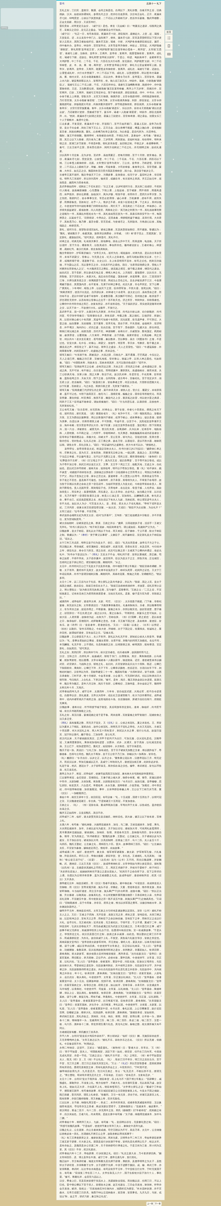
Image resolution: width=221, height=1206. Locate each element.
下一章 (158, 1204)
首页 (168, 32)
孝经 (84, 535)
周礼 (95, 554)
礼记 (124, 1063)
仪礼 (110, 722)
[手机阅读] (169, 46)
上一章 (150, 1204)
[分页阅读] (169, 54)
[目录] (169, 38)
